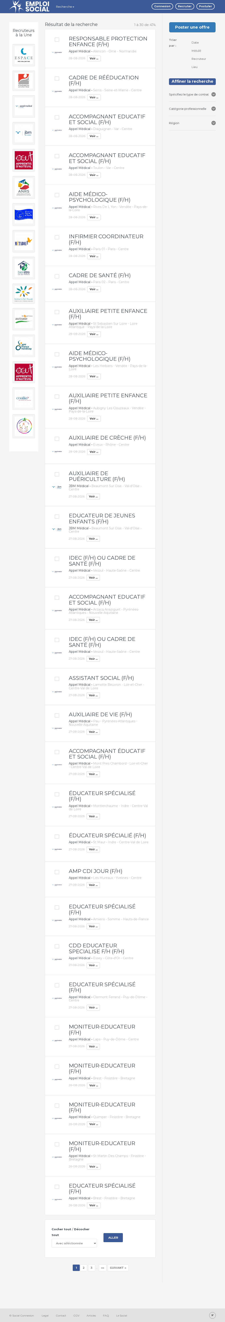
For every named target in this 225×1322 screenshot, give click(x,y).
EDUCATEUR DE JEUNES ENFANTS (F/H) (102, 518)
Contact (61, 1315)
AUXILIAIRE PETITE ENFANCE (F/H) (108, 314)
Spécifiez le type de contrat (189, 94)
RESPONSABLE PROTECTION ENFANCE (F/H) (108, 41)
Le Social (121, 1315)
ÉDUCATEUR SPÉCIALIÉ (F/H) (107, 835)
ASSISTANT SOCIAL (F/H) (101, 678)
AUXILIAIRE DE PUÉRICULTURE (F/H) (97, 476)
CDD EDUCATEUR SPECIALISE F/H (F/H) (96, 948)
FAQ (106, 1315)
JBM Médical (79, 486)
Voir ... (94, 58)
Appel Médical (79, 51)
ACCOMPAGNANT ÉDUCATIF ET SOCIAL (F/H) (107, 754)
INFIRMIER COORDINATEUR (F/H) (106, 239)
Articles (91, 1315)
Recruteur (199, 59)
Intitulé (197, 50)
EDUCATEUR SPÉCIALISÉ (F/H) (102, 909)
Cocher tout (61, 1229)
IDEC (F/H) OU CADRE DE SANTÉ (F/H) (102, 561)
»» (102, 1267)
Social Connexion (23, 1315)
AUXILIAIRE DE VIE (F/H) (100, 714)
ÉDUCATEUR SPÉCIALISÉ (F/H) (102, 796)
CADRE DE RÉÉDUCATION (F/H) (104, 80)
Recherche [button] (64, 6)
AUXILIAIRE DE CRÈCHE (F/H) (107, 438)
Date (196, 42)
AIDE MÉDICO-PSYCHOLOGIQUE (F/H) (100, 197)
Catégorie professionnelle (187, 108)
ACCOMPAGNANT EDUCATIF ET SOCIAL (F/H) (107, 119)
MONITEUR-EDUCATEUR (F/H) (102, 1029)
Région (175, 123)
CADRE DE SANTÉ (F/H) (100, 275)
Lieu (195, 67)
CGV (76, 1315)
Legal (45, 1315)
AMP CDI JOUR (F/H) (95, 871)
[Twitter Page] (212, 1315)
